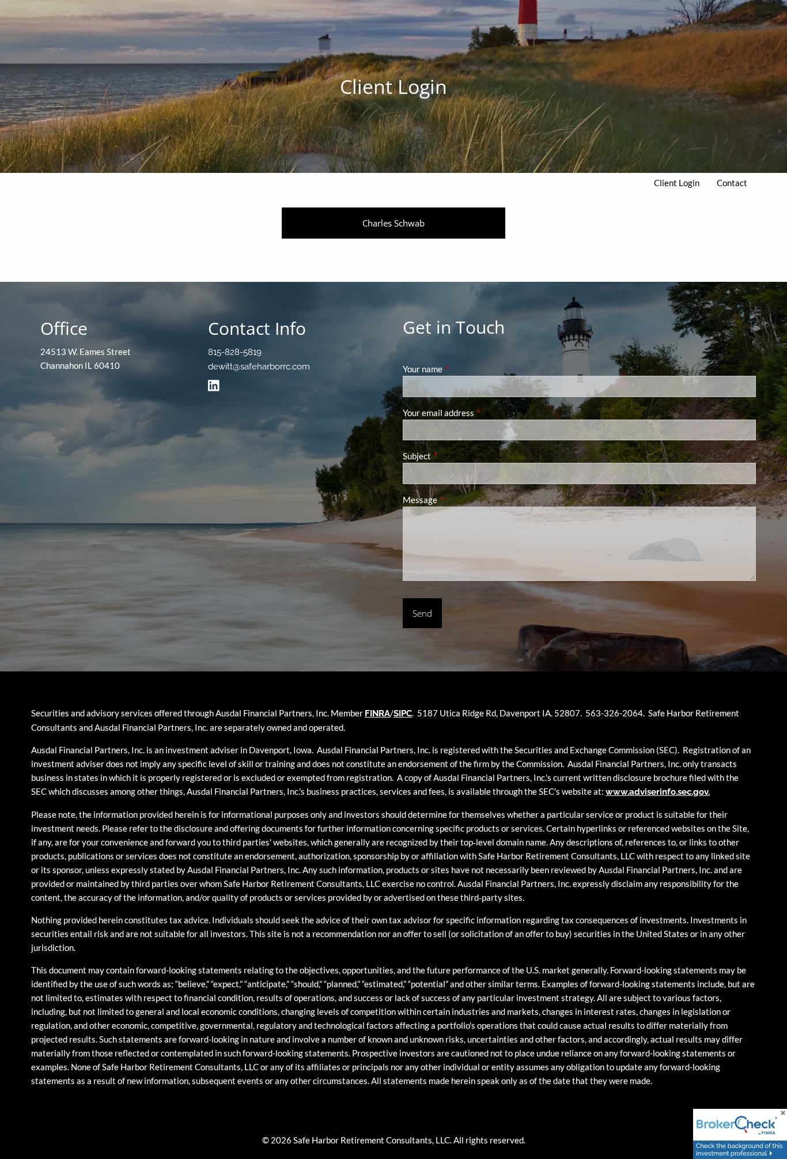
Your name (463, 369)
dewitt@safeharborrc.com (259, 366)
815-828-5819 (235, 352)
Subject (457, 456)
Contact (732, 183)
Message (460, 499)
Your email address (478, 412)
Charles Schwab (393, 223)
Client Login (676, 183)
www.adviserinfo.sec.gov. (658, 792)
